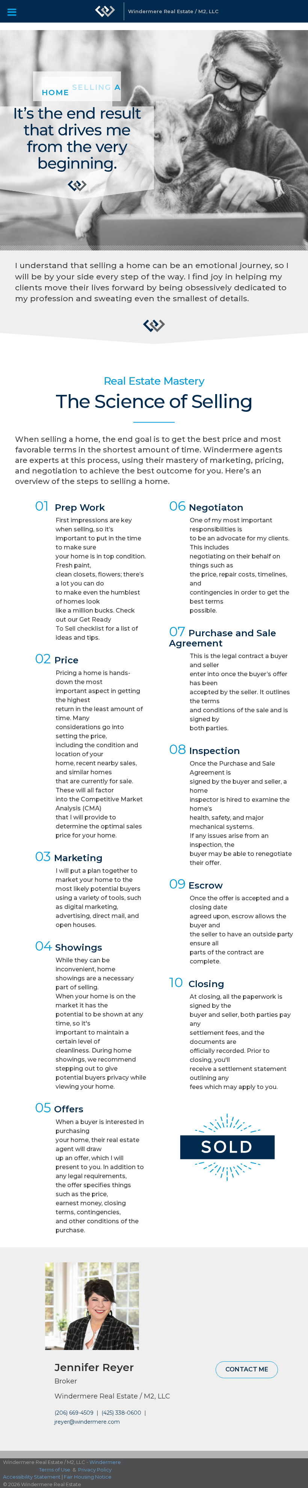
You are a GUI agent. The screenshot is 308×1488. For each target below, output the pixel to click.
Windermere (105, 1462)
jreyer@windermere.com (87, 1421)
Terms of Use (54, 1470)
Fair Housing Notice (88, 1477)
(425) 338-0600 (121, 1412)
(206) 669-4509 (74, 1412)
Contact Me (246, 1369)
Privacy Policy (95, 1470)
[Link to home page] (105, 15)
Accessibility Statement (31, 1477)
